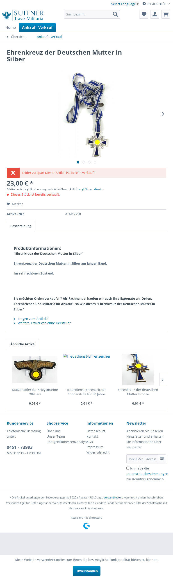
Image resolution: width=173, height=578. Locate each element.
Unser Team (56, 436)
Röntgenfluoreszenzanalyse (65, 442)
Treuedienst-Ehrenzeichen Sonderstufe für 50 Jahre (86, 392)
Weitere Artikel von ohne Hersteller (44, 323)
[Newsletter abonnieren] (162, 458)
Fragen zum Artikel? (32, 319)
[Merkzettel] (143, 14)
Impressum (95, 447)
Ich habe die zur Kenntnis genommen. (147, 473)
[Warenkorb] (165, 14)
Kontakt (92, 436)
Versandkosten (113, 497)
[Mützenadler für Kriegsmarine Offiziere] (35, 369)
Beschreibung (20, 226)
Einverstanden (86, 571)
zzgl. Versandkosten (91, 189)
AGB (89, 442)
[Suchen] (115, 14)
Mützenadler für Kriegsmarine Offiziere (35, 392)
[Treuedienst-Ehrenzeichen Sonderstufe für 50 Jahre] (86, 369)
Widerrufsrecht (97, 452)
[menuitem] (92, 14)
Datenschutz (95, 431)
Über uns (54, 431)
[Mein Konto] (154, 14)
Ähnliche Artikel (22, 344)
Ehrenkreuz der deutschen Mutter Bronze (138, 392)
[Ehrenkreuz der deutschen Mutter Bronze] (138, 369)
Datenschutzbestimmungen (147, 474)
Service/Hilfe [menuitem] (156, 4)
